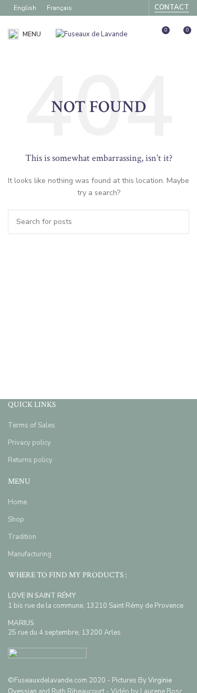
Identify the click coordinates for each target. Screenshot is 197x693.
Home (17, 502)
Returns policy (30, 460)
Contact (171, 8)
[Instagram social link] (136, 7)
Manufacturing (29, 554)
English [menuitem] (25, 8)
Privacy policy (29, 442)
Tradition (22, 537)
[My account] (141, 34)
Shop (16, 519)
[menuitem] (25, 8)
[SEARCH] (177, 222)
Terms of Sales (31, 425)
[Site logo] (91, 33)
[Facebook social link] (123, 7)
